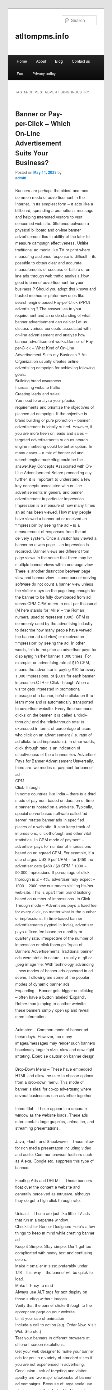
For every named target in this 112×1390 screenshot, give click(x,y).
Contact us (81, 61)
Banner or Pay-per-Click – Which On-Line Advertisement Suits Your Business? (43, 138)
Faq (20, 73)
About (41, 61)
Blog (59, 61)
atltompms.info (42, 35)
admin (20, 178)
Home (22, 61)
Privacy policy (44, 73)
